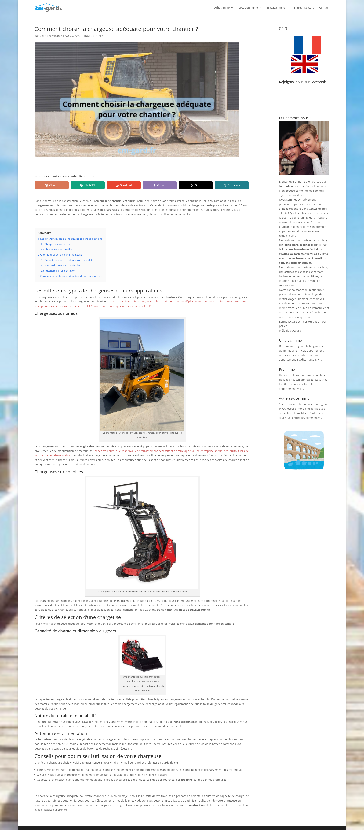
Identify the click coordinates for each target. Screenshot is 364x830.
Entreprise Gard (304, 7)
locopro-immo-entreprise (302, 408)
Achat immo (222, 7)
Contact (324, 7)
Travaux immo (276, 7)
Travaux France (93, 36)
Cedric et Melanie (51, 36)
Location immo (248, 7)
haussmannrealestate (304, 379)
